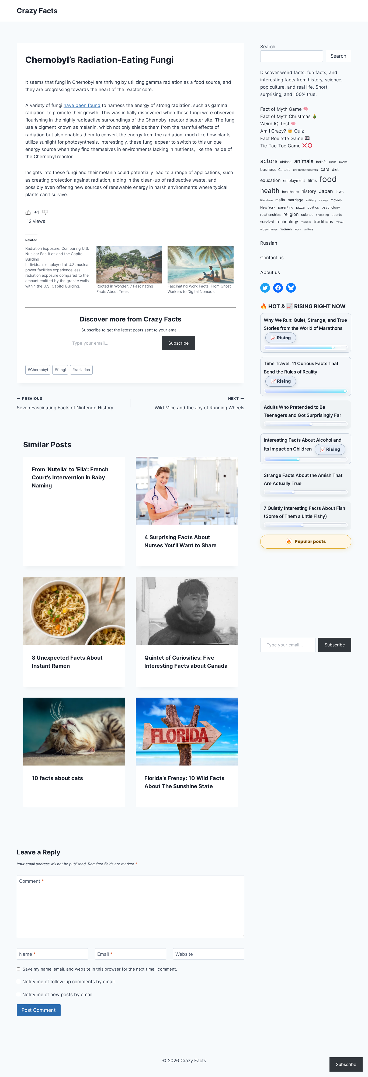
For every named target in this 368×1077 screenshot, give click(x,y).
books (343, 162)
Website (184, 954)
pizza (300, 207)
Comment (31, 881)
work (297, 229)
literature (266, 200)
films (312, 180)
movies (336, 200)
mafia (280, 200)
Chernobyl (38, 370)
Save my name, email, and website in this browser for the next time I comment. (100, 969)
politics (313, 207)
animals (303, 161)
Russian (268, 243)
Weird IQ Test (274, 123)
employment (294, 180)
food (328, 179)
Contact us (272, 257)
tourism (306, 222)
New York (267, 207)
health (269, 191)
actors (268, 160)
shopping (322, 215)
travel (339, 222)
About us (270, 272)
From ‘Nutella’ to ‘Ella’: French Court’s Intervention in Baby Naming (70, 477)
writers (309, 229)
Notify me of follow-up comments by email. (69, 981)
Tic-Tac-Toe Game (280, 145)
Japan (326, 191)
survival (267, 221)
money (323, 200)
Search (267, 46)
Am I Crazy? (273, 131)
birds (332, 162)
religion (290, 214)
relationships (270, 215)
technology (287, 221)
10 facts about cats (57, 778)
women (286, 229)
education (270, 180)
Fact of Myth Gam (279, 109)
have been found (82, 105)
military (311, 200)
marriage (295, 200)
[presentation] (187, 491)
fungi (60, 370)
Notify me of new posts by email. (58, 994)
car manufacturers (305, 170)
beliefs (321, 162)
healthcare (290, 192)
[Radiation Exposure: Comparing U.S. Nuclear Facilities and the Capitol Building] (60, 267)
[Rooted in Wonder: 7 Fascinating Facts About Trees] (129, 264)
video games (269, 229)
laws (339, 191)
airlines (285, 162)
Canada (284, 170)
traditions (323, 221)
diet (335, 169)
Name (27, 954)
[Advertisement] (305, 593)
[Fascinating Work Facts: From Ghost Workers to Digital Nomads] (200, 264)
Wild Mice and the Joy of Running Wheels (199, 403)
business (268, 169)
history (308, 191)
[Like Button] (28, 212)
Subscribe (178, 343)
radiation (81, 370)
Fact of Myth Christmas (285, 116)
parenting (285, 207)
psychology (331, 207)
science (307, 215)
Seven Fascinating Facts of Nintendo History (65, 403)
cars (325, 169)
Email (105, 954)
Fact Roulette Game (281, 138)
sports (337, 215)
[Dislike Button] (45, 212)
